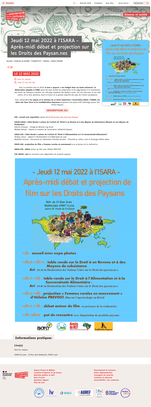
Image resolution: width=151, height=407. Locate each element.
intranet (9, 3)
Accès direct (123, 3)
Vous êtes (109, 3)
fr (74, 3)
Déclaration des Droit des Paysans (64, 117)
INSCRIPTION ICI (57, 110)
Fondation (98, 3)
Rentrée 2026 (85, 3)
